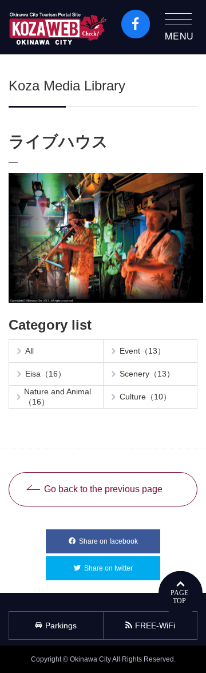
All (29, 350)
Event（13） (142, 350)
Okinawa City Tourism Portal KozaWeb (58, 27)
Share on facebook (119, 541)
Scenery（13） (147, 373)
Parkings (61, 625)
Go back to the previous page (103, 489)
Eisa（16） (45, 373)
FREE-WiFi (155, 625)
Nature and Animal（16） (57, 396)
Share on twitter (122, 568)
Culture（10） (145, 396)
